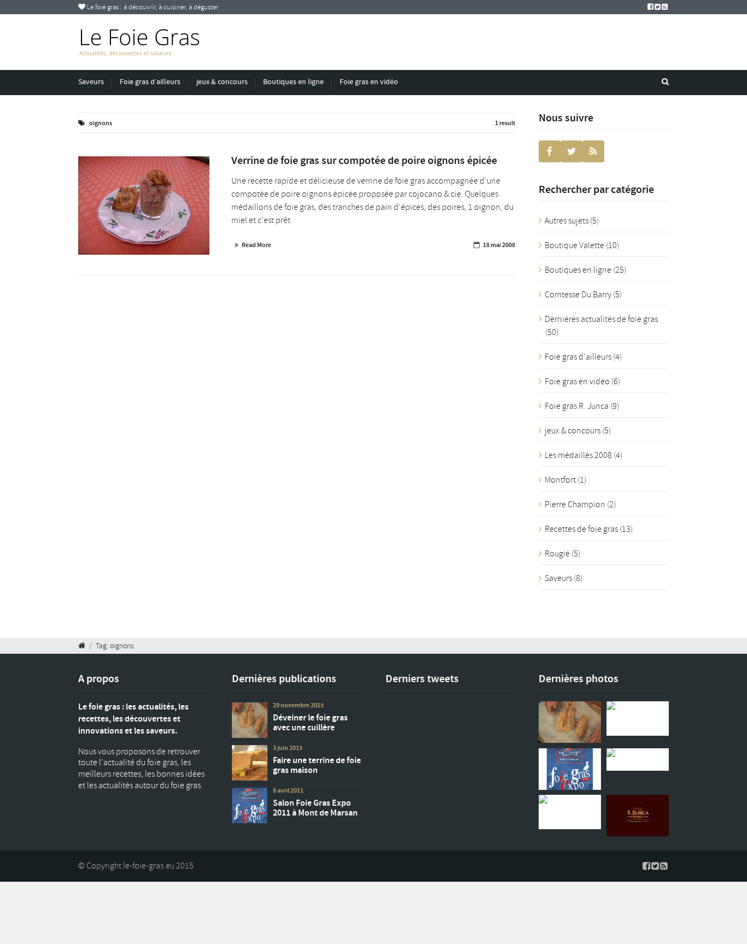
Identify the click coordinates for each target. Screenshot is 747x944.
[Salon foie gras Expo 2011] (570, 769)
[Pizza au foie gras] (637, 759)
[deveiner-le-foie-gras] (570, 722)
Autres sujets (566, 220)
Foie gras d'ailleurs (578, 356)
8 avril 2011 (288, 790)
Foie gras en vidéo (369, 82)
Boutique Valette (574, 245)
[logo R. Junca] (637, 815)
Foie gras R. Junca (577, 406)
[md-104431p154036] (143, 205)
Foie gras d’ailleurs (150, 82)
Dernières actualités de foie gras (601, 319)
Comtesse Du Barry (578, 294)
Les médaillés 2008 (578, 455)
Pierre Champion (575, 504)
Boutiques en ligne (293, 82)
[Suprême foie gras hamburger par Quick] (570, 812)
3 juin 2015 (287, 747)
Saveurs (91, 82)
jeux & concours (222, 82)
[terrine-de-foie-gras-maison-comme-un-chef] (637, 718)
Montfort (560, 479)
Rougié (557, 553)
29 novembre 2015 (298, 705)
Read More (256, 245)
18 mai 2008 (499, 245)
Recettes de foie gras (581, 529)
